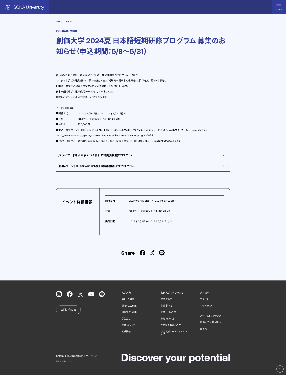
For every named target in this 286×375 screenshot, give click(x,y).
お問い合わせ (68, 309)
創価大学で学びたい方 (172, 292)
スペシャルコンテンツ (210, 315)
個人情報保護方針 (75, 356)
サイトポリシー (92, 356)
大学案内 (126, 292)
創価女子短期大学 (209, 322)
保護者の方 (166, 305)
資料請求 (204, 292)
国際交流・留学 (129, 312)
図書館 (203, 328)
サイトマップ (206, 305)
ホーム (59, 21)
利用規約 (60, 356)
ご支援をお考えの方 (171, 325)
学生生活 (126, 318)
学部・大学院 (128, 299)
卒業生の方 (166, 299)
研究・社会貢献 (129, 305)
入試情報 (126, 331)
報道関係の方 (168, 318)
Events (69, 21)
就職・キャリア (128, 325)
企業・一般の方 (168, 312)
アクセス (204, 299)
